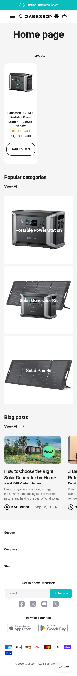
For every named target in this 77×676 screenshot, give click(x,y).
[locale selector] (56, 16)
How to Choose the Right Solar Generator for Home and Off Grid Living (30, 478)
